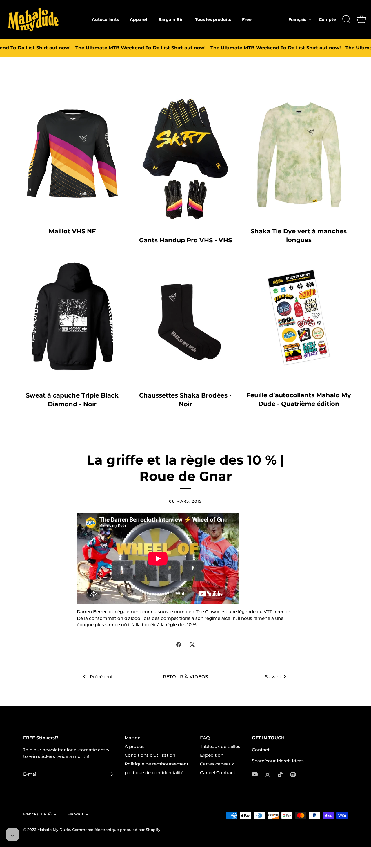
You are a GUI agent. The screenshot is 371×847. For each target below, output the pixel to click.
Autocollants (105, 19)
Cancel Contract (217, 772)
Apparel (138, 19)
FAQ (205, 738)
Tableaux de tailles (220, 746)
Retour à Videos (185, 676)
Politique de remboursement (156, 764)
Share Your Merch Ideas (278, 760)
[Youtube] (255, 774)
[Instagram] (267, 774)
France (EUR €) (37, 814)
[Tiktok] (280, 774)
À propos (135, 746)
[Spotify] (293, 774)
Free (247, 19)
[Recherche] (346, 19)
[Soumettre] (110, 774)
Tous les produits (213, 19)
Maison (133, 738)
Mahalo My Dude (53, 830)
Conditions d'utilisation (150, 755)
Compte (327, 19)
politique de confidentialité (154, 772)
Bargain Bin (171, 19)
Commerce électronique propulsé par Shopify (116, 830)
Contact (261, 749)
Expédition (211, 755)
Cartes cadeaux (217, 764)
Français (297, 19)
